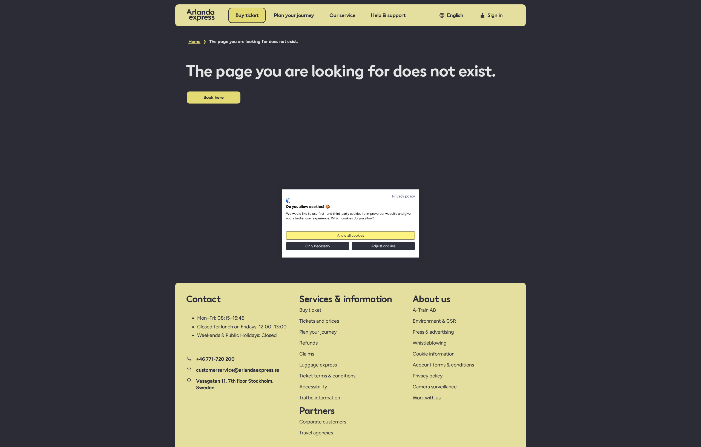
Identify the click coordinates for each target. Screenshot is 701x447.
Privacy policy (403, 196)
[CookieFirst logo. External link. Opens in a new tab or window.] (288, 200)
